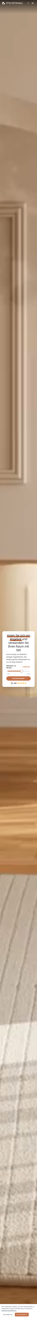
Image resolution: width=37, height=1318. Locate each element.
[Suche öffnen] (28, 3)
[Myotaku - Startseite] (12, 3)
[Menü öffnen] (33, 3)
